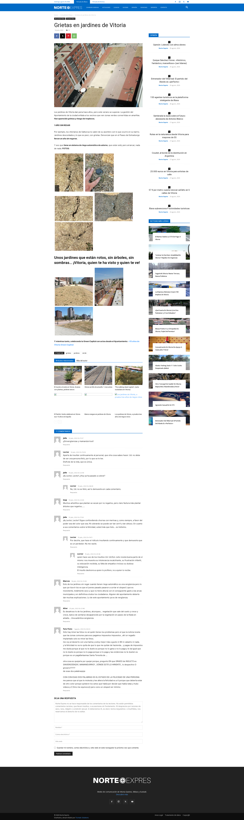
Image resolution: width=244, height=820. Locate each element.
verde (84, 353)
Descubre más (122, 794)
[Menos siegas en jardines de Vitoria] (98, 402)
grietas (68, 353)
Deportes (154, 7)
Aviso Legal (159, 815)
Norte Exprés (163, 48)
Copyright (186, 815)
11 (69, 30)
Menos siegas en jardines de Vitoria (98, 414)
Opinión (134, 7)
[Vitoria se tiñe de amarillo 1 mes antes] (98, 375)
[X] (184, 2)
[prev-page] (55, 421)
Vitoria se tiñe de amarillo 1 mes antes (98, 387)
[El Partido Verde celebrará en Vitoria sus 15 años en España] (68, 402)
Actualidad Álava (66, 15)
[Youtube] (188, 2)
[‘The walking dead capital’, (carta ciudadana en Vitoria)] (129, 375)
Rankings (144, 7)
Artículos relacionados (64, 361)
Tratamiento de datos (173, 815)
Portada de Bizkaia (99, 2)
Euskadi (116, 7)
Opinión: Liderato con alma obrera (169, 44)
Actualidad (106, 7)
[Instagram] (179, 2)
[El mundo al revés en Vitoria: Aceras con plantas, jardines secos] (68, 375)
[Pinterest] (68, 35)
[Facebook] (175, 2)
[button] (187, 7)
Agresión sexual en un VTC (165, 405)
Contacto (164, 7)
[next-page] (59, 421)
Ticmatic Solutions (82, 818)
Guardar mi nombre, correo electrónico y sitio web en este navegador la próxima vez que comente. (98, 748)
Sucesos (125, 7)
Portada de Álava (82, 2)
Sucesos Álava (71, 19)
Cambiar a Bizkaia (92, 7)
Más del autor (82, 361)
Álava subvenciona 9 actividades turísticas (169, 208)
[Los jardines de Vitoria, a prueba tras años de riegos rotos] (129, 402)
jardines (77, 353)
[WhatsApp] (74, 35)
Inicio (56, 15)
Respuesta (66, 444)
